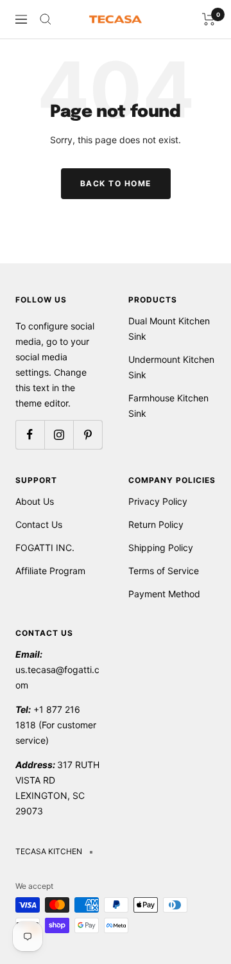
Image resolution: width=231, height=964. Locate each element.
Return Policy (156, 524)
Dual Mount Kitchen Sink (169, 328)
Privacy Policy (157, 501)
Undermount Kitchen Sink (171, 367)
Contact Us (38, 524)
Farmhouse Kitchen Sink (168, 405)
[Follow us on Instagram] (58, 434)
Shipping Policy (160, 547)
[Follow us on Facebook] (29, 434)
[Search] (45, 19)
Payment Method (164, 593)
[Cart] (209, 19)
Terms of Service (163, 570)
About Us (34, 501)
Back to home (115, 183)
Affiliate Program (50, 570)
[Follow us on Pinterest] (87, 434)
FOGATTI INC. (44, 547)
